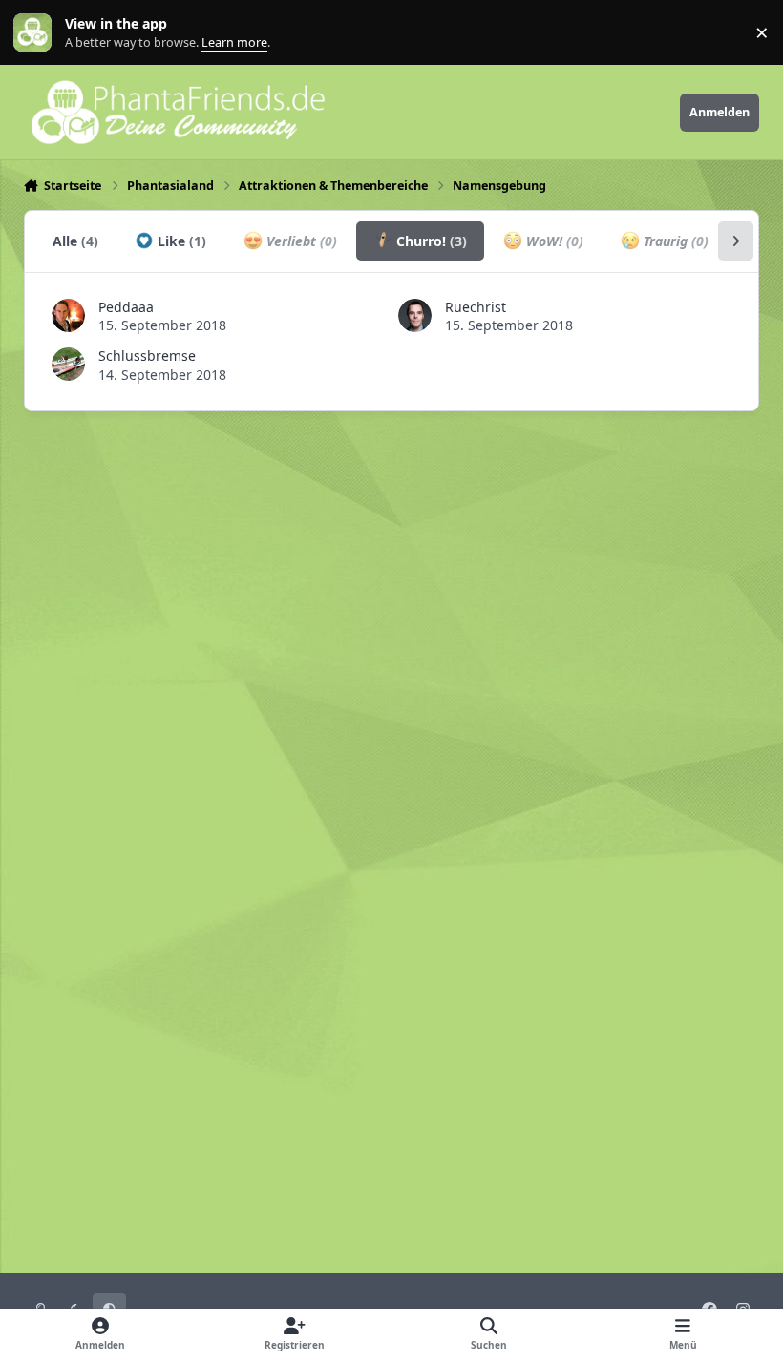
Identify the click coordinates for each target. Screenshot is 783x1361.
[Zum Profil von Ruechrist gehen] (415, 315)
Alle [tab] (75, 241)
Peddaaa (126, 307)
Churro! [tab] (429, 241)
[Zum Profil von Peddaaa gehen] (68, 315)
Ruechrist (475, 307)
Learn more (37, 33)
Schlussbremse (147, 355)
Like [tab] (180, 241)
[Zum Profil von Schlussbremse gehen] (68, 364)
